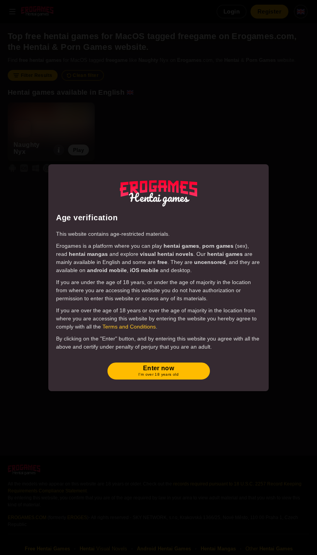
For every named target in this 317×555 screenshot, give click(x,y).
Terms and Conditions (129, 326)
